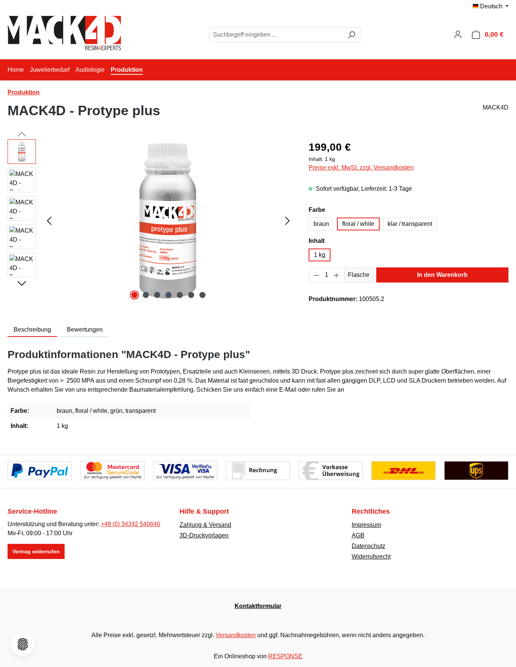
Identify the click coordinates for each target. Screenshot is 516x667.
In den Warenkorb (442, 275)
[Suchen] (351, 34)
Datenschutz (368, 546)
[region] (150, 220)
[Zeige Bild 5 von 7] (180, 295)
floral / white (358, 224)
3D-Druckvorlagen (204, 535)
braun (321, 224)
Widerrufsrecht (371, 556)
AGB (358, 535)
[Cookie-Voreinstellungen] (22, 644)
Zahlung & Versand (205, 525)
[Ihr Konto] (458, 34)
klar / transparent (410, 224)
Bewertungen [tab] (85, 329)
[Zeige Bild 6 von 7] (191, 295)
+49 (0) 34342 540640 (130, 524)
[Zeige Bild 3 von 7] (157, 295)
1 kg (319, 255)
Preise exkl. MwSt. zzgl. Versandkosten (361, 167)
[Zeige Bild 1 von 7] (134, 295)
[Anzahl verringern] (316, 275)
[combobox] (276, 34)
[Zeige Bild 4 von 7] (168, 295)
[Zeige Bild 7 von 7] (202, 295)
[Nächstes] (287, 220)
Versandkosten (236, 635)
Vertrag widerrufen (36, 551)
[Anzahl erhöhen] (337, 275)
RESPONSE (285, 656)
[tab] (32, 330)
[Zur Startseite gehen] (64, 33)
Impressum (366, 525)
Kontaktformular (258, 606)
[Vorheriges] (49, 220)
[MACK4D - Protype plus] (168, 220)
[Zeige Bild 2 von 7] (146, 295)
